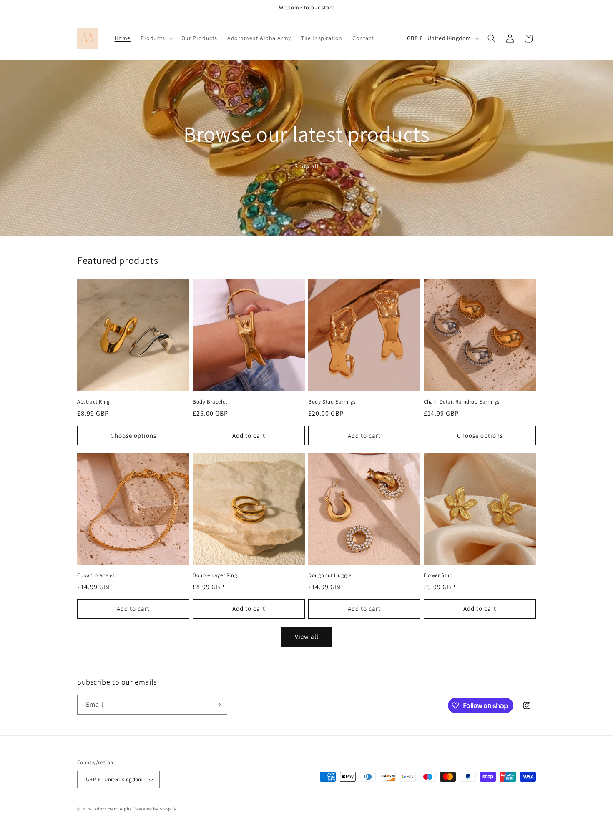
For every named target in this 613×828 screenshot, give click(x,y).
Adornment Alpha (113, 809)
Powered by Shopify (154, 809)
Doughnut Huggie (330, 575)
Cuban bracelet (95, 575)
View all (307, 636)
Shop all (306, 166)
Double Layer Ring (215, 575)
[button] (156, 38)
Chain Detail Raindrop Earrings (462, 402)
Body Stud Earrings (332, 402)
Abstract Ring (93, 402)
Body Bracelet (210, 402)
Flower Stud (438, 575)
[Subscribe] (218, 705)
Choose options (133, 435)
